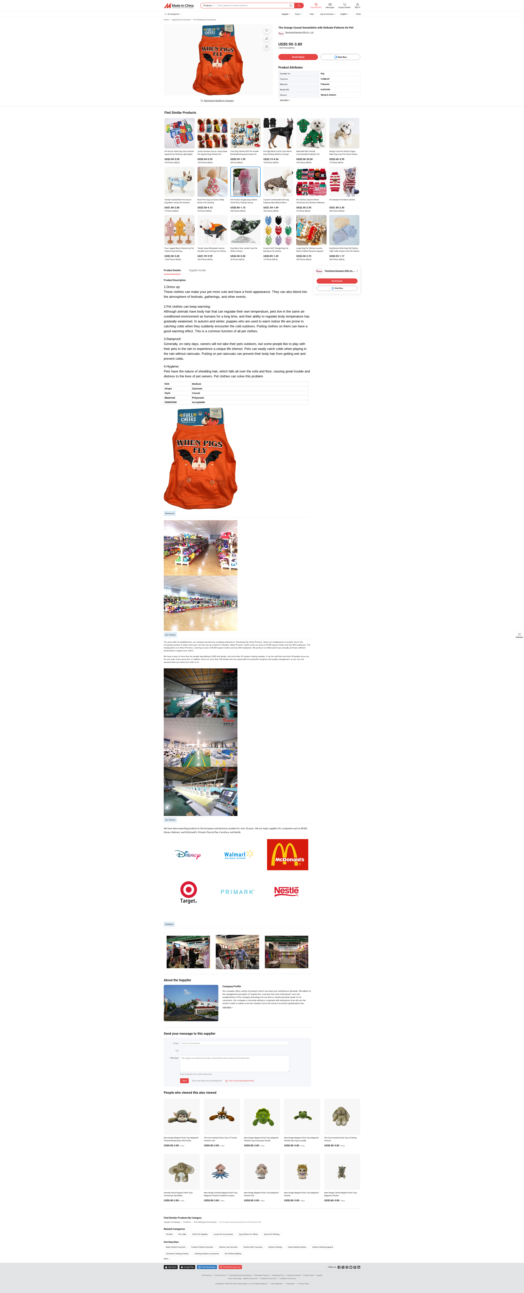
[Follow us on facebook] (339, 1267)
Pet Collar (182, 1234)
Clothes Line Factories (228, 1247)
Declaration (290, 1283)
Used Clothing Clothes (297, 1247)
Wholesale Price (278, 1275)
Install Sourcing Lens (232, 1267)
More (166, 1258)
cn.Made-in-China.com (287, 1278)
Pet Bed (169, 1234)
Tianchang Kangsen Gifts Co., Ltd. (299, 32)
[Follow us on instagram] (347, 1267)
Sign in (357, 7)
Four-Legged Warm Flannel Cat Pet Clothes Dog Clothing (179, 249)
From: (176, 1043)
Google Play (187, 1267)
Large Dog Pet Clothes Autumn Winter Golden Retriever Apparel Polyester (309, 250)
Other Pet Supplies (200, 1234)
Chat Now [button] (342, 57)
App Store (170, 1267)
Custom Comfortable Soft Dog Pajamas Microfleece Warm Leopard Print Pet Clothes (276, 201)
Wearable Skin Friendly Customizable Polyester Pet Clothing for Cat (307, 153)
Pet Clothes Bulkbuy (233, 1253)
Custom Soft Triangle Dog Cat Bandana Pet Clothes (275, 249)
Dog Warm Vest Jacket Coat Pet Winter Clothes (243, 249)
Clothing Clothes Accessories (206, 1253)
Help (311, 14)
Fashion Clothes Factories (202, 1247)
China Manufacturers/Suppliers (240, 1275)
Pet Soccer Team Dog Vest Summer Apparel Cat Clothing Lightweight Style (179, 153)
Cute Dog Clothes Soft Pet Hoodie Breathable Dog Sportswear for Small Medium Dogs (244, 153)
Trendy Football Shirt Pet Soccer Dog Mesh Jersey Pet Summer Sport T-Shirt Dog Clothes (177, 201)
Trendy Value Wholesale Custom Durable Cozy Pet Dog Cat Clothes (211, 249)
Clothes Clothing (275, 1247)
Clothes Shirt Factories (252, 1247)
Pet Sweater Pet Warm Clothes (342, 199)
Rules (358, 14)
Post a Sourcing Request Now (239, 1080)
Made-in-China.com (250, 1278)
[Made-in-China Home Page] (178, 5)
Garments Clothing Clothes (177, 1253)
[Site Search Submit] (299, 5)
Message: (175, 1058)
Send (184, 1080)
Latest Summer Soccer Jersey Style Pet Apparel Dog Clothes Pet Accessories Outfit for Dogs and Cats (212, 153)
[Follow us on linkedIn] (358, 1267)
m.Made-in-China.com (268, 1278)
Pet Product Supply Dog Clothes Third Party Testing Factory (243, 201)
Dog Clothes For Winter (248, 1234)
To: (177, 1050)
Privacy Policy (304, 1283)
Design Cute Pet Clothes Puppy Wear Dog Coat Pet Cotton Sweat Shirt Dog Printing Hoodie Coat (343, 153)
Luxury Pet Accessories (223, 1234)
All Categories (173, 14)
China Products (220, 1275)
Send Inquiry (298, 57)
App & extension (327, 14)
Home (166, 19)
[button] (290, 5)
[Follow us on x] (343, 1267)
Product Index (308, 1275)
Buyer (297, 14)
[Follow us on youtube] (350, 1267)
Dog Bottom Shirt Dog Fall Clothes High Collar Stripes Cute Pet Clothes (344, 249)
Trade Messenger (207, 1267)
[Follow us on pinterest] (354, 1267)
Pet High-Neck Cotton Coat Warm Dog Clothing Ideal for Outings (277, 152)
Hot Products (207, 1275)
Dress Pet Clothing (271, 1234)
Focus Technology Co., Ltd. (243, 1283)
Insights (319, 1275)
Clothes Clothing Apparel (322, 1247)
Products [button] (207, 5)
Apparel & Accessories (181, 19)
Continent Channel (294, 1275)
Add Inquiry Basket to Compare (219, 100)
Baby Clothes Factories (175, 1247)
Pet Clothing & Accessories (204, 19)
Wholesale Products (262, 1275)
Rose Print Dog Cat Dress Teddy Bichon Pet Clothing (210, 201)
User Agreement (277, 1283)
